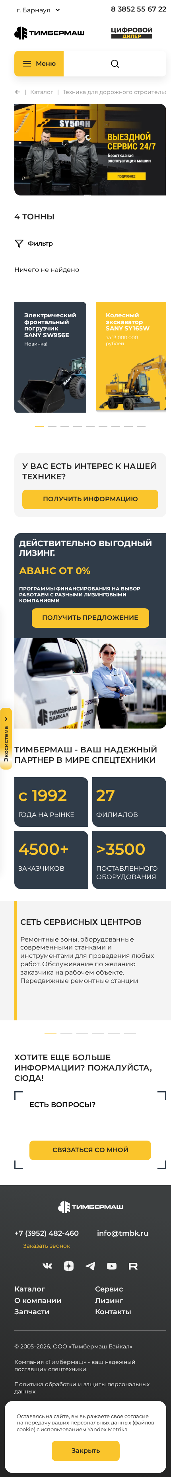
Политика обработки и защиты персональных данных (82, 1388)
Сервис (109, 1289)
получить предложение (90, 617)
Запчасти (32, 1311)
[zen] (69, 1267)
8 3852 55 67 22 (138, 9)
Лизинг (109, 1300)
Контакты (113, 1311)
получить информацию (90, 499)
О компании (38, 1300)
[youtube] (112, 1267)
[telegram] (90, 1267)
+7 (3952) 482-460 (46, 1233)
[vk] (47, 1267)
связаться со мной (90, 1150)
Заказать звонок (46, 1245)
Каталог (29, 1289)
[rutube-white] (133, 1267)
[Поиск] (115, 63)
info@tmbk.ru (122, 1233)
